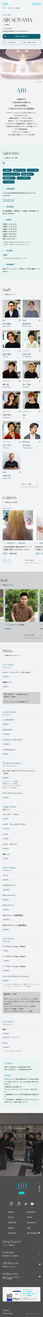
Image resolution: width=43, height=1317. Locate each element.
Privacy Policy (8, 1313)
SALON (10, 8)
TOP (4, 8)
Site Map (6, 1310)
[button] (4, 561)
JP (4, 4)
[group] (18, 532)
